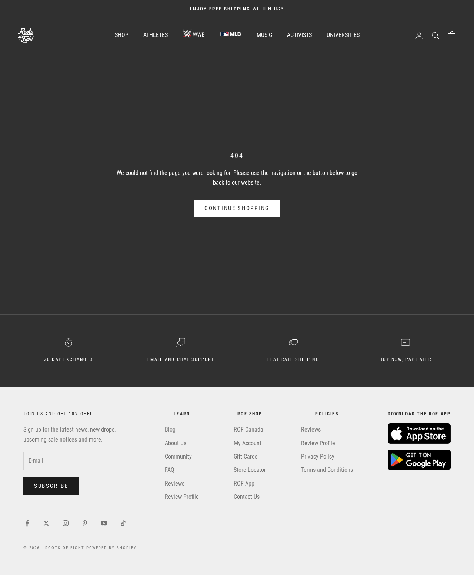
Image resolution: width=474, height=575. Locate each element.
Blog (170, 429)
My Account (247, 443)
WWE (194, 33)
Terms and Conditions (327, 469)
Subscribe (51, 486)
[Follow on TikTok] (123, 523)
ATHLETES (155, 34)
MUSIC (264, 34)
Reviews (174, 483)
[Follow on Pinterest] (85, 523)
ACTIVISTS (299, 34)
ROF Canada (248, 429)
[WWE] (194, 35)
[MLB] (231, 35)
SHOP (121, 34)
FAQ (169, 469)
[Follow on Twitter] (46, 523)
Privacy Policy (317, 456)
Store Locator (250, 469)
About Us (175, 443)
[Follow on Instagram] (65, 523)
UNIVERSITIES (343, 34)
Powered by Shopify (111, 547)
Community (178, 456)
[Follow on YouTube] (104, 523)
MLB (231, 33)
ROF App (244, 483)
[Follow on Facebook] (27, 523)
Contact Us (247, 496)
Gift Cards (245, 456)
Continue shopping (237, 208)
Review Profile (182, 496)
